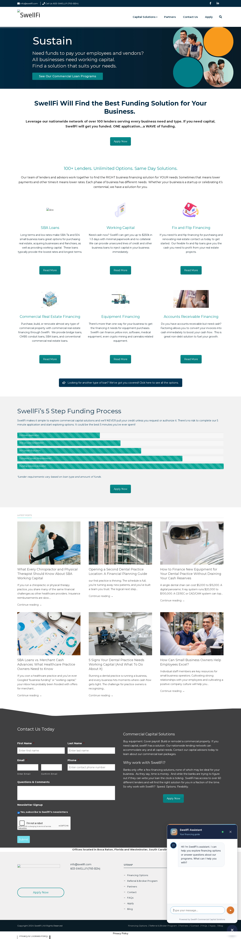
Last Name (76, 743)
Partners (170, 17)
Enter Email (23, 774)
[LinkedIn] (220, 3)
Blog (130, 909)
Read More (50, 270)
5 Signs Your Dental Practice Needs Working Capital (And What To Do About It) (116, 664)
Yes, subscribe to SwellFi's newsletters (44, 812)
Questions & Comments (33, 782)
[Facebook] (213, 3)
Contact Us (190, 17)
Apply (209, 17)
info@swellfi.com (29, 3)
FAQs (130, 897)
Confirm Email (49, 774)
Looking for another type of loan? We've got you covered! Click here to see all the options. (123, 382)
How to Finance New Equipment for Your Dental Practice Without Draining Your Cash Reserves (190, 573)
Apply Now (120, 141)
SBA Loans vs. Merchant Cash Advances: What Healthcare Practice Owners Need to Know (46, 664)
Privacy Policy (120, 933)
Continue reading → (29, 604)
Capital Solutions (144, 17)
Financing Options (137, 875)
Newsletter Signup (30, 804)
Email (22, 760)
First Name (25, 743)
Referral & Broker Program (142, 880)
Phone (73, 760)
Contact (132, 892)
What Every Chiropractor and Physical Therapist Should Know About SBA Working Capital (47, 573)
